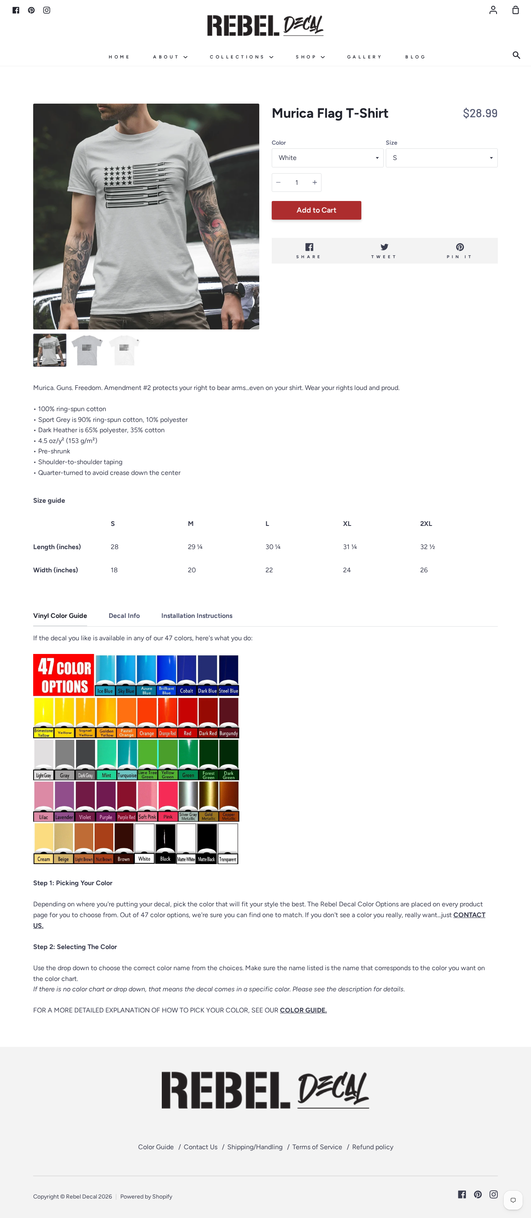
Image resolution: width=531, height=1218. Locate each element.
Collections (239, 57)
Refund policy (372, 1147)
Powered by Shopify (146, 1196)
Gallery (365, 57)
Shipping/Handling (255, 1147)
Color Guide (156, 1147)
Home (120, 57)
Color (279, 142)
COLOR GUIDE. (303, 1010)
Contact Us (200, 1147)
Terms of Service (317, 1147)
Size (391, 142)
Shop (308, 57)
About (168, 57)
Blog (415, 57)
